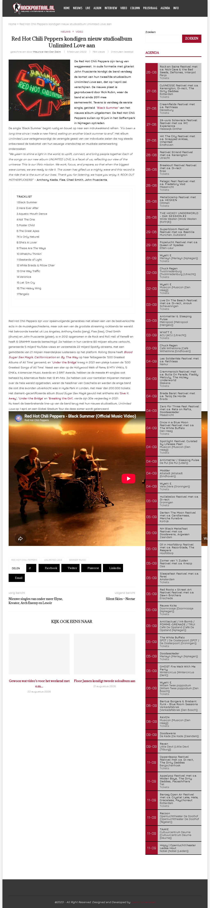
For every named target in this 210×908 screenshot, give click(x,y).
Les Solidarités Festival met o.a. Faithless (179, 360)
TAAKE (164, 829)
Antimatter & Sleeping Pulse (176, 317)
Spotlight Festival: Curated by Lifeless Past (178, 442)
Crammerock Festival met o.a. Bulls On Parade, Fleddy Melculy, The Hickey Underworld (179, 376)
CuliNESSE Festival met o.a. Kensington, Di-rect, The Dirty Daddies (179, 88)
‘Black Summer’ (108, 107)
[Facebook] (183, 25)
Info (176, 8)
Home (67, 8)
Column (135, 8)
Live (88, 8)
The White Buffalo (172, 637)
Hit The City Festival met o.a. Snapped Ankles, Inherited (177, 138)
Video (123, 8)
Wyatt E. (166, 255)
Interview (111, 8)
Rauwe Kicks (168, 605)
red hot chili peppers (24, 559)
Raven (164, 743)
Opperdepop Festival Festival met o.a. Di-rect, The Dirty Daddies (177, 759)
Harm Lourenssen (143, 902)
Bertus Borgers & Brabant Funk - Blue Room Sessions (179, 702)
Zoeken (191, 38)
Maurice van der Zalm (47, 51)
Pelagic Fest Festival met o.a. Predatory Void (177, 182)
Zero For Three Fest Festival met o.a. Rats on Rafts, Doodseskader (179, 409)
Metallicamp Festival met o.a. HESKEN (178, 198)
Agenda (165, 8)
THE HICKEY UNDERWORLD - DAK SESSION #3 (179, 214)
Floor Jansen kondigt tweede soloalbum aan (104, 681)
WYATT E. (166, 332)
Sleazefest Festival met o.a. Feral (179, 575)
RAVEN (164, 717)
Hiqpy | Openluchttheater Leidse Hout (178, 846)
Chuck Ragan (169, 268)
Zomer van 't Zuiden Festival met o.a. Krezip (176, 562)
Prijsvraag (150, 8)
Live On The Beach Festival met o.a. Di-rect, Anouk (178, 301)
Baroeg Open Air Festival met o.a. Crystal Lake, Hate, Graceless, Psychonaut (179, 797)
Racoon (165, 813)
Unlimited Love (53, 559)
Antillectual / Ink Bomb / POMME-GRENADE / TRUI (177, 623)
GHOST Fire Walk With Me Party (177, 668)
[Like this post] (33, 568)
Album (97, 8)
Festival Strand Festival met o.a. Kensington (176, 153)
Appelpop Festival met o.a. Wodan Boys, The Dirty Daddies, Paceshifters (178, 778)
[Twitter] (187, 25)
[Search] (195, 8)
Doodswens (168, 733)
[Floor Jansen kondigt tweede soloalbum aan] (104, 654)
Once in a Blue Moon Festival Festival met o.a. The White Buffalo (177, 425)
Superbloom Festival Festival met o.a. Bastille (177, 230)
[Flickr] (196, 25)
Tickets (164, 78)
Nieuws (77, 8)
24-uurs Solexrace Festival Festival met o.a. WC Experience (178, 123)
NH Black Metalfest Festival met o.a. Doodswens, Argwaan (174, 531)
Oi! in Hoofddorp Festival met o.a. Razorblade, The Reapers (177, 547)
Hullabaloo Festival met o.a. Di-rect (179, 498)
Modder (165, 470)
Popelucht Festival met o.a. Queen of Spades (179, 243)
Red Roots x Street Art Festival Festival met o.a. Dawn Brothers (177, 592)
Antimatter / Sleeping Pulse (179, 460)
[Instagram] (192, 25)
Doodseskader (169, 653)
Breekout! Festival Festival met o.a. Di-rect (178, 166)
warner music (77, 559)
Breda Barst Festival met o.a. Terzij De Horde (177, 394)
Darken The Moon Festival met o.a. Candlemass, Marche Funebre (178, 515)
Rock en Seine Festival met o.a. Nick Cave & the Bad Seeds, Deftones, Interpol (179, 69)
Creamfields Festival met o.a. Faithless (177, 105)
